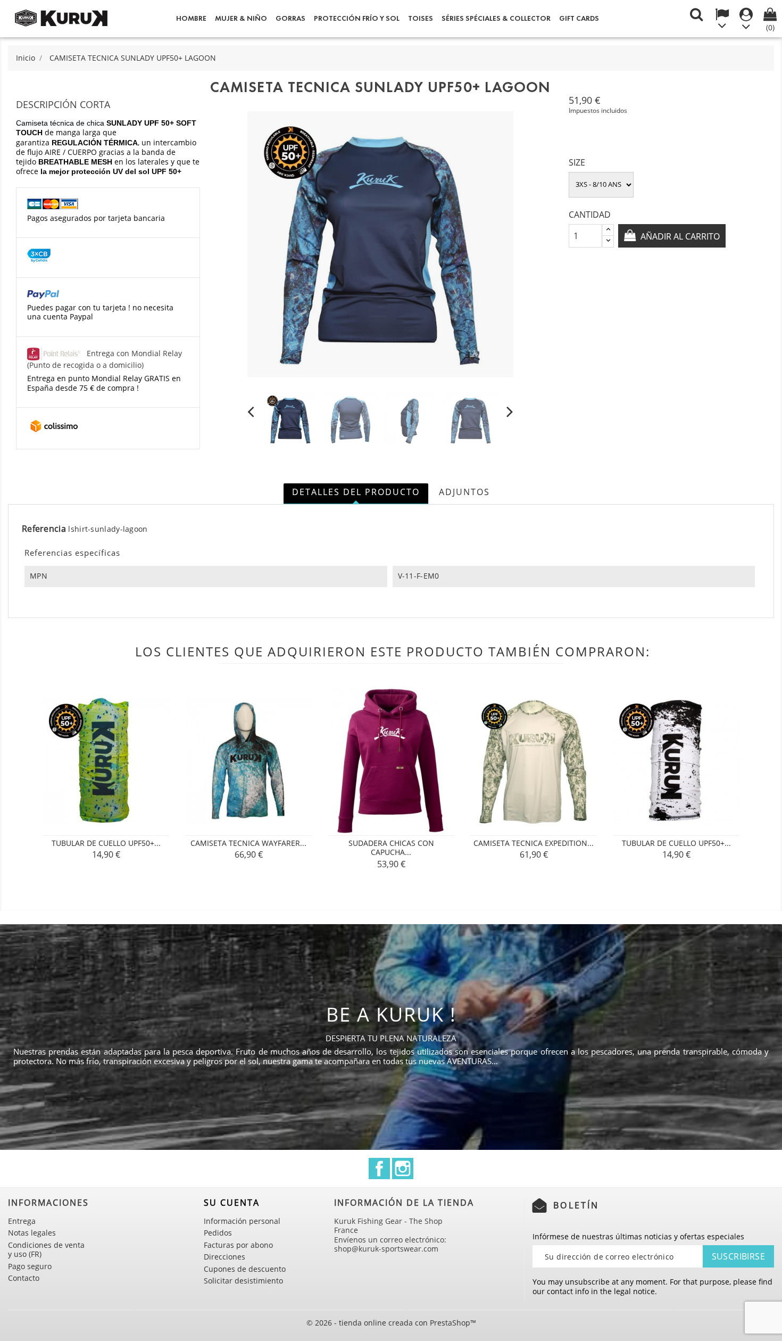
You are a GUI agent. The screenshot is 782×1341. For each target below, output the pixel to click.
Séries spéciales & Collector (496, 18)
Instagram (402, 1168)
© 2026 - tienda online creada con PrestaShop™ (391, 1323)
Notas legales (32, 1233)
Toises (420, 18)
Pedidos (218, 1233)
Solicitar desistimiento (243, 1281)
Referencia (44, 529)
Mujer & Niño (241, 18)
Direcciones (224, 1257)
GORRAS (290, 18)
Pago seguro (30, 1266)
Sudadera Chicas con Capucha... (391, 848)
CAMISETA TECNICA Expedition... (533, 843)
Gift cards (579, 18)
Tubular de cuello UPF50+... (106, 843)
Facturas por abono (238, 1245)
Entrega (22, 1221)
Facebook (379, 1168)
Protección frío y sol (357, 18)
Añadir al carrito (679, 236)
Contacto (23, 1278)
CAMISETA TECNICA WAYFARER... (248, 843)
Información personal (242, 1221)
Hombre (191, 18)
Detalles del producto (356, 492)
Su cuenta (232, 1202)
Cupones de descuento (245, 1269)
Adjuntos (464, 492)
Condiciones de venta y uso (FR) (46, 1250)
